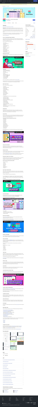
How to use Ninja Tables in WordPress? (7, 375)
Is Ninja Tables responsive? (5, 361)
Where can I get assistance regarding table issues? (8, 384)
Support (16, 398)
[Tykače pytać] (8, 6)
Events (23, 398)
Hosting (3, 399)
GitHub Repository (10, 327)
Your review (26, 49)
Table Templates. (17, 79)
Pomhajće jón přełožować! (24, 4)
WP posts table (6, 316)
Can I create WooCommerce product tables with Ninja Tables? (9, 377)
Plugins (9, 399)
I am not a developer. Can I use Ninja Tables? (7, 363)
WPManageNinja (8, 20)
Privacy (3, 400)
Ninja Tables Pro (5, 271)
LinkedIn (4, 322)
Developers (17, 399)
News (2, 398)
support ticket (17, 304)
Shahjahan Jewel (16, 390)
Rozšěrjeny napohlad (27, 39)
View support (33, 26)
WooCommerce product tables (9, 313)
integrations (7, 312)
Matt (30, 398)
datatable (31, 36)
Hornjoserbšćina (9, 403)
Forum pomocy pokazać (27, 56)
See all (34, 49)
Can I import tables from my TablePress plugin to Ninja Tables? (9, 370)
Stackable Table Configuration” (9, 153)
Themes (10, 398)
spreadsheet (34, 36)
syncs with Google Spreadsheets (11, 288)
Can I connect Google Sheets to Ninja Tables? (7, 382)
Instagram (4, 321)
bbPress (31, 399)
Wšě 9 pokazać (33, 35)
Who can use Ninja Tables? (5, 368)
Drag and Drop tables (5, 311)
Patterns (10, 400)
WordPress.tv (17, 400)
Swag (23, 400)
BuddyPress (31, 400)
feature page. (7, 35)
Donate (24, 399)
